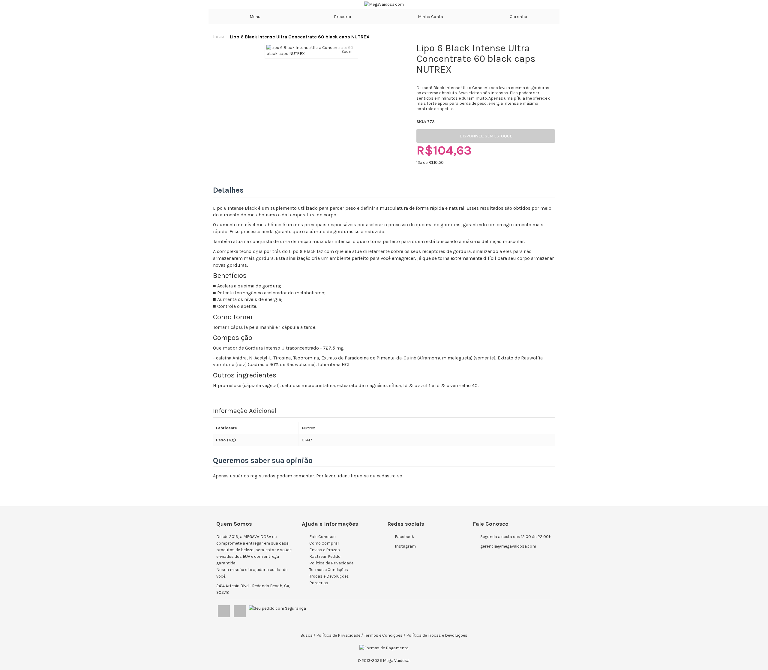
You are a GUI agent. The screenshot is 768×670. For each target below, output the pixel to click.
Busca (306, 635)
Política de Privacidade (331, 563)
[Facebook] (224, 609)
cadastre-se (389, 476)
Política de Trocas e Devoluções (436, 635)
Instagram (405, 546)
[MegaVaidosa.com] (384, 5)
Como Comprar (324, 543)
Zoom (346, 51)
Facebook (404, 536)
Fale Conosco (322, 536)
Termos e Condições (328, 569)
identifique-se (353, 476)
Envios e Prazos (324, 549)
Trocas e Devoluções (329, 576)
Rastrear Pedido (324, 556)
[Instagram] (240, 609)
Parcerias (318, 582)
